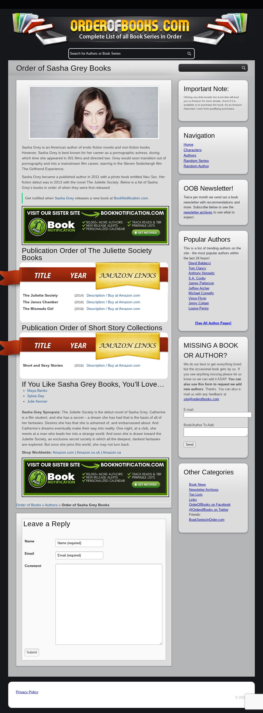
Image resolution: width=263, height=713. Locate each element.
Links (193, 500)
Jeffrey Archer (199, 288)
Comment (33, 566)
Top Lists (196, 494)
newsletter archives (198, 212)
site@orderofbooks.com (201, 399)
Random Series (196, 161)
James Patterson (201, 283)
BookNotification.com (131, 198)
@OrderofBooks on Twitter (208, 510)
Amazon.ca (112, 452)
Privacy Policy (27, 692)
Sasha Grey (64, 198)
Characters (193, 150)
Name (29, 541)
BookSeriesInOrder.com (206, 520)
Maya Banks (37, 390)
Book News (197, 484)
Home (188, 144)
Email (29, 553)
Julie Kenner (37, 401)
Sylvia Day (35, 396)
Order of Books (28, 505)
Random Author (196, 166)
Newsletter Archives (204, 490)
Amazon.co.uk (88, 452)
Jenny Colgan (199, 303)
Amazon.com (63, 452)
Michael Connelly (201, 293)
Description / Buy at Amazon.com (113, 295)
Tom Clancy (197, 268)
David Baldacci (200, 263)
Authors (51, 505)
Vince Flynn (197, 298)
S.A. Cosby (197, 278)
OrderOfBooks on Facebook (210, 504)
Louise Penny (199, 308)
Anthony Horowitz (202, 273)
